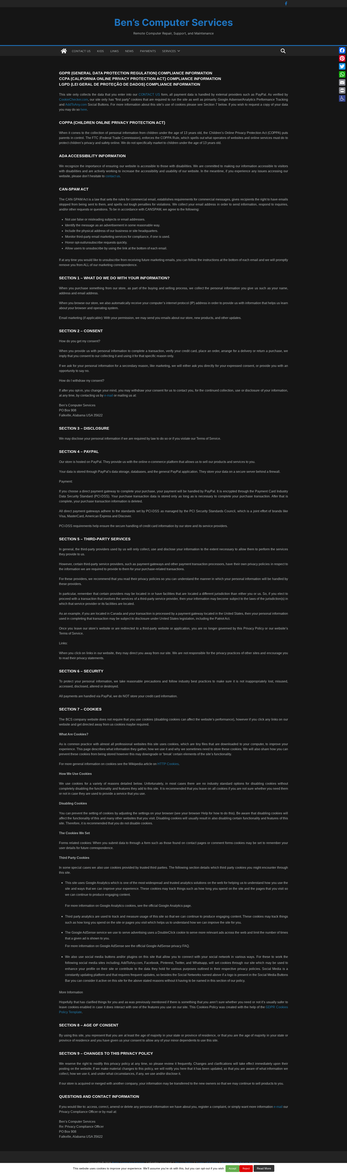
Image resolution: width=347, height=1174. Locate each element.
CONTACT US (81, 51)
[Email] (342, 82)
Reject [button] (246, 1168)
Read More (264, 1168)
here (84, 109)
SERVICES (169, 51)
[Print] (342, 90)
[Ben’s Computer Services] (64, 51)
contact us (112, 176)
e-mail (108, 395)
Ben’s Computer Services (173, 22)
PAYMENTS (148, 51)
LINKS (114, 51)
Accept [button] (232, 1168)
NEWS (129, 51)
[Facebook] (342, 50)
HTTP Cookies (168, 764)
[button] (342, 98)
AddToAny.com (76, 104)
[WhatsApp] (342, 74)
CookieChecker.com (73, 99)
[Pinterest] (342, 58)
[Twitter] (342, 66)
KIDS (100, 51)
